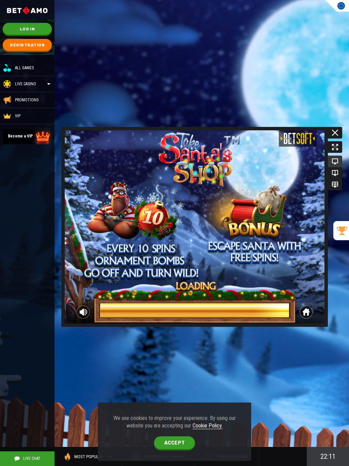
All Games (24, 67)
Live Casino (25, 84)
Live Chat (32, 458)
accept (174, 443)
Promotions (27, 100)
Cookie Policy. (208, 425)
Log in (27, 29)
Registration (27, 45)
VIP (17, 116)
